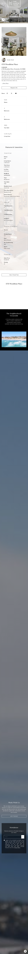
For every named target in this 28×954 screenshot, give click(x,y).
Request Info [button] (14, 87)
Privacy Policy (17, 847)
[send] (22, 837)
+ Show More (5, 83)
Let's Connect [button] (14, 816)
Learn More (14, 328)
